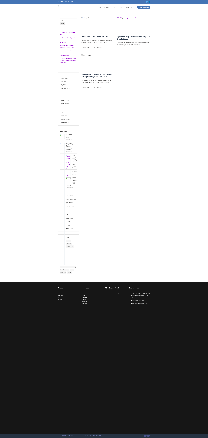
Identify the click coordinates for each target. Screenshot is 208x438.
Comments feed (65, 119)
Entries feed (64, 115)
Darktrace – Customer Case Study (95, 36)
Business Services (66, 97)
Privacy (83, 295)
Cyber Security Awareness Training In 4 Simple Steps (67, 46)
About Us (106, 7)
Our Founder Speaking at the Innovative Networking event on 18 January (68, 40)
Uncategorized (65, 103)
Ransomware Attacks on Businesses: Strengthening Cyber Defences (67, 53)
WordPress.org (65, 122)
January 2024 (64, 78)
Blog (121, 7)
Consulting (69, 243)
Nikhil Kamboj (87, 47)
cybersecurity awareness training (68, 267)
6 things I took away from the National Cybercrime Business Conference (68, 60)
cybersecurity (70, 246)
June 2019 (63, 81)
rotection (84, 297)
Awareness (84, 293)
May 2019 (63, 85)
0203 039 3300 (69, 2)
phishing (70, 272)
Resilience (84, 301)
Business (69, 241)
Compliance (84, 299)
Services (114, 7)
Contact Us (129, 7)
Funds (72, 269)
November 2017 (65, 88)
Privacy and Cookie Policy (112, 293)
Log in (62, 112)
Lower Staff (63, 272)
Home (99, 7)
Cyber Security (65, 100)
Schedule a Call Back (144, 7)
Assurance (84, 303)
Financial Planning (64, 269)
